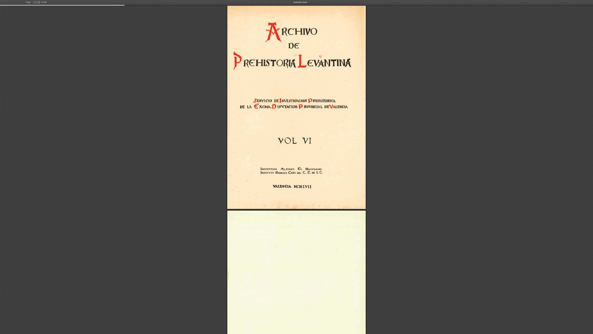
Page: (28, 2)
